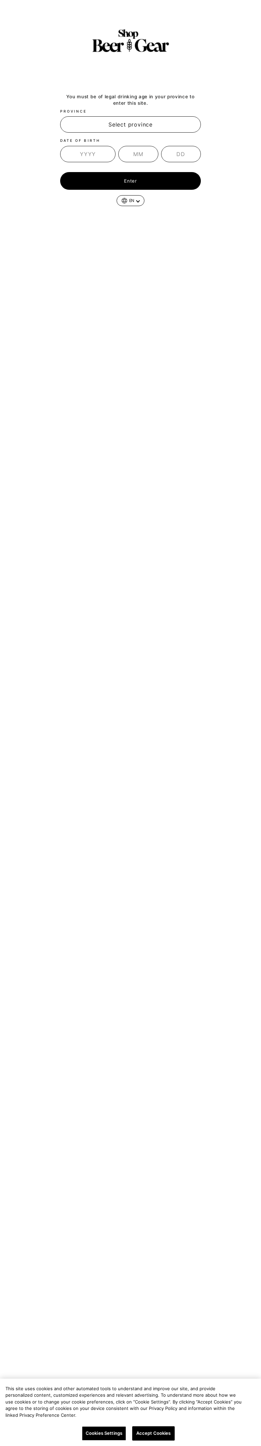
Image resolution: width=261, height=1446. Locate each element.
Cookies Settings (104, 1433)
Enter (130, 181)
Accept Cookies (153, 1433)
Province (73, 111)
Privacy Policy (95, 1415)
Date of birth (80, 140)
